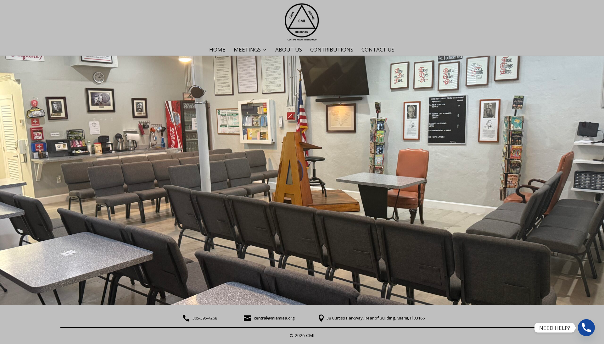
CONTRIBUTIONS (331, 50)
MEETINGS (247, 50)
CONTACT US (377, 50)
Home (217, 50)
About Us (288, 50)
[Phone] (586, 327)
